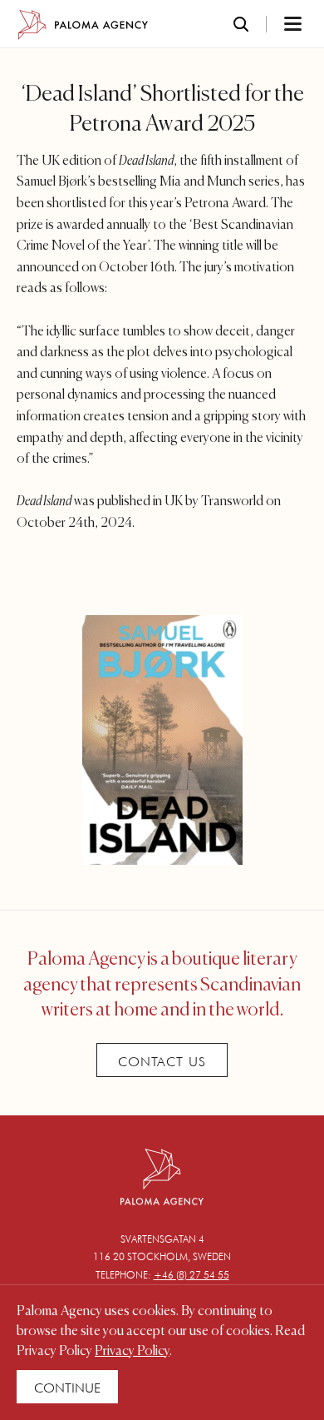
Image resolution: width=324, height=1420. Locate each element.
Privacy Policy (132, 1351)
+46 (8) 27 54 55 (191, 1275)
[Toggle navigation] (270, 25)
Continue (67, 1388)
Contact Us (162, 1062)
